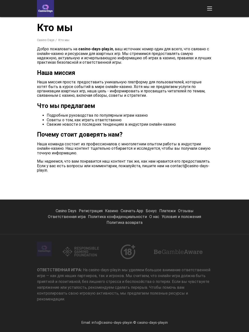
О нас (154, 216)
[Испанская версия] (181, 23)
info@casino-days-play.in (112, 322)
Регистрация (91, 211)
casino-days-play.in (152, 322)
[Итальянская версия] (206, 23)
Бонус (151, 211)
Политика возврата (124, 222)
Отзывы (186, 211)
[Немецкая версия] (219, 23)
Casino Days (45, 40)
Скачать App (132, 211)
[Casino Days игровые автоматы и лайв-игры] (45, 8)
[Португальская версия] (168, 23)
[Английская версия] (156, 23)
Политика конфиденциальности (117, 216)
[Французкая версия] (232, 23)
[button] (209, 8)
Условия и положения (181, 216)
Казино (111, 211)
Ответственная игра (67, 216)
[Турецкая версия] (194, 23)
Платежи (167, 211)
